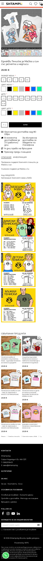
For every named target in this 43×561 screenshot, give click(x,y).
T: (1, 462)
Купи (25, 125)
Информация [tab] (20, 157)
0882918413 (8, 554)
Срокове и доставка (10, 498)
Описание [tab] (6, 157)
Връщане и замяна (9, 502)
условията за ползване (26, 530)
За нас (3, 484)
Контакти (12, 484)
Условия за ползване (9, 495)
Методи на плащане (29, 498)
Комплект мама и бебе (22, 178)
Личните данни (26, 495)
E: (2, 465)
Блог (20, 484)
